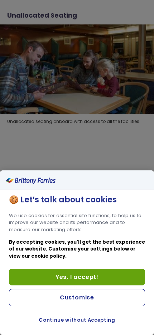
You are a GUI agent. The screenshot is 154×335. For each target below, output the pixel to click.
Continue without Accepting (77, 320)
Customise (77, 297)
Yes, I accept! (77, 277)
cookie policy (48, 256)
